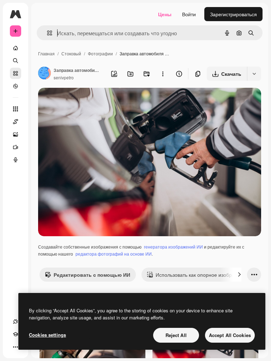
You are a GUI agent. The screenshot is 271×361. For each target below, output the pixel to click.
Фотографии (100, 53)
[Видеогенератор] (15, 147)
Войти (189, 14)
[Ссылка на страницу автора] (44, 74)
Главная (46, 53)
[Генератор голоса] (15, 159)
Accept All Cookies (230, 335)
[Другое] (15, 347)
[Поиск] (15, 60)
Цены (164, 14)
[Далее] (239, 275)
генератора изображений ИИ (173, 247)
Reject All (176, 335)
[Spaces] (15, 121)
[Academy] (15, 334)
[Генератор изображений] (15, 134)
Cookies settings (47, 334)
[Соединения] (15, 321)
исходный (85, 101)
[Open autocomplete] (46, 33)
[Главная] (15, 48)
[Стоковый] (15, 73)
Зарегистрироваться (233, 14)
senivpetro (64, 77)
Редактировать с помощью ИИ (92, 274)
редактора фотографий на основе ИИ (114, 254)
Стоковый (71, 53)
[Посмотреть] (15, 86)
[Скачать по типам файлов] (254, 74)
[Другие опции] (163, 74)
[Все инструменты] (15, 109)
